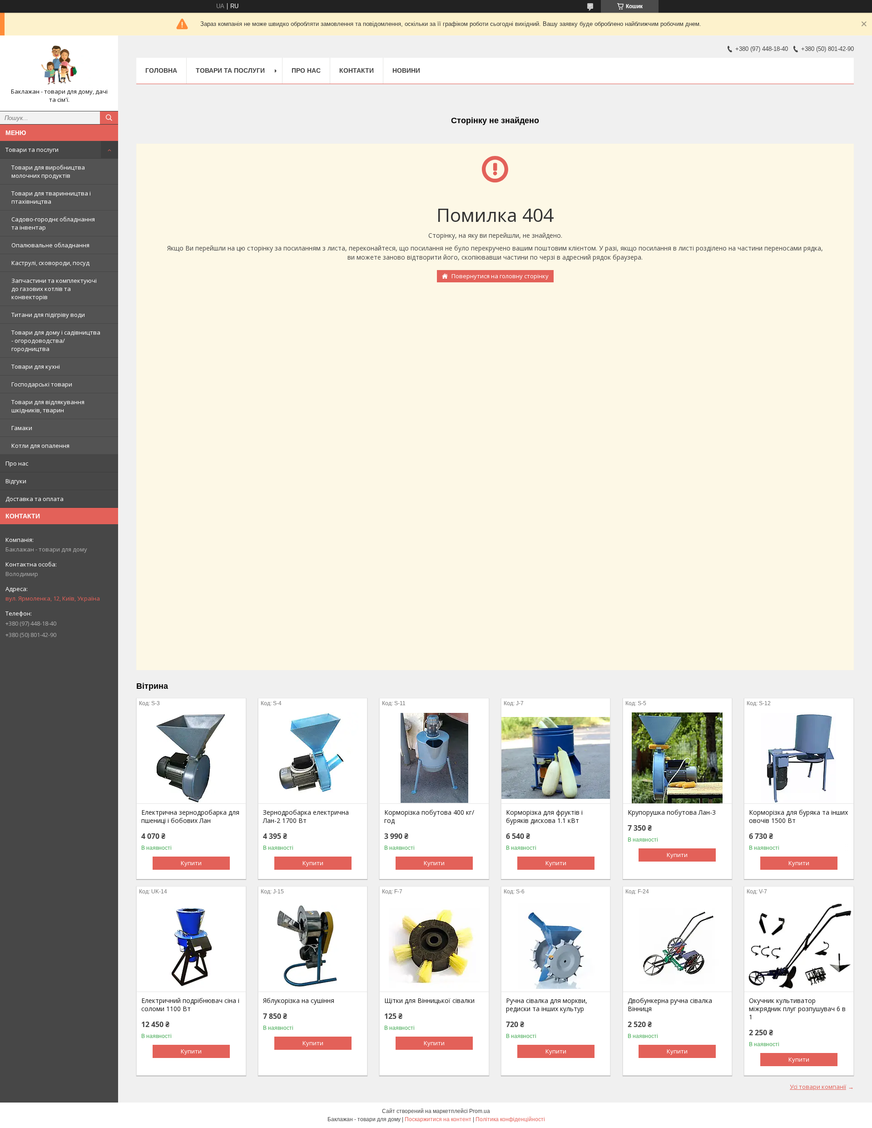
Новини (406, 70)
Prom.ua (479, 1111)
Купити (191, 863)
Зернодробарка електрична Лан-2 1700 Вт (306, 816)
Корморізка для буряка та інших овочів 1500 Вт (798, 816)
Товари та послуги (32, 149)
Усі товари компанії (818, 1087)
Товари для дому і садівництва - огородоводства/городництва (55, 340)
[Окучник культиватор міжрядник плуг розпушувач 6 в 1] (798, 946)
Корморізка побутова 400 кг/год (429, 816)
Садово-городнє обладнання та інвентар (53, 223)
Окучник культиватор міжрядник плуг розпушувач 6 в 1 (797, 1009)
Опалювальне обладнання (50, 245)
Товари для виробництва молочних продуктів (48, 171)
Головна (161, 70)
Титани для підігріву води (48, 315)
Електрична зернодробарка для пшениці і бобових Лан (190, 816)
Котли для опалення (40, 445)
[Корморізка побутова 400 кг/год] (434, 757)
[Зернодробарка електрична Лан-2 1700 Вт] (312, 757)
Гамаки (21, 428)
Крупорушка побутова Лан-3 (672, 812)
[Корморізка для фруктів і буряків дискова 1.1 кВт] (555, 757)
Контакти (356, 70)
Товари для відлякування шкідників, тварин (47, 406)
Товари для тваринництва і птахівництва (51, 197)
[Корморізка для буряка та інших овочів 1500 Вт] (798, 757)
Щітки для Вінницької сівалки (429, 1001)
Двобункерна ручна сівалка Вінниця (670, 1005)
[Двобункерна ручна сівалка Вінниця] (677, 946)
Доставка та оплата (34, 499)
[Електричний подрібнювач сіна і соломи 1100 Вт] (191, 946)
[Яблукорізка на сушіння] (312, 946)
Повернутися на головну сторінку (500, 276)
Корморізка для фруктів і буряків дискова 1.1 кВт (544, 816)
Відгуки (15, 481)
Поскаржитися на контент (438, 1119)
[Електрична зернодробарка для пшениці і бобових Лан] (191, 757)
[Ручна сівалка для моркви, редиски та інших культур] (555, 946)
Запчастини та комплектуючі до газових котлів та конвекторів (54, 288)
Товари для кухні (35, 366)
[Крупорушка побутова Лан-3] (677, 757)
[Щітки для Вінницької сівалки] (434, 946)
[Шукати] (109, 118)
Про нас (16, 463)
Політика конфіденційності (510, 1119)
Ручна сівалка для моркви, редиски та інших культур (546, 1005)
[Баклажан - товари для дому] (59, 65)
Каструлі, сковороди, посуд (50, 263)
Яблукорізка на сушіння (298, 1001)
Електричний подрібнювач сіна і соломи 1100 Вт (190, 1005)
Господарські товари (41, 384)
